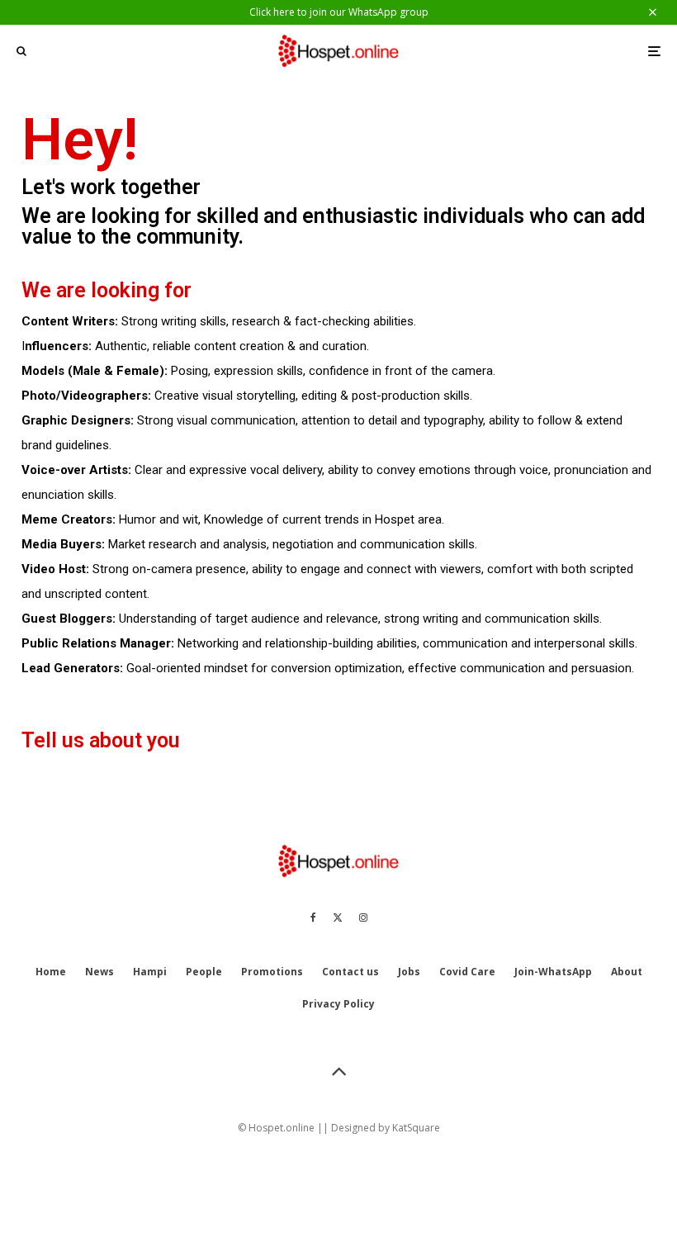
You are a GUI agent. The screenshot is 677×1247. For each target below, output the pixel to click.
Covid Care (467, 972)
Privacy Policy (338, 1004)
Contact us (350, 972)
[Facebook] (313, 917)
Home (51, 972)
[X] (337, 917)
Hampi (150, 972)
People (204, 972)
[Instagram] (363, 917)
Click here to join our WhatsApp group (338, 12)
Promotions (272, 972)
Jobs (409, 972)
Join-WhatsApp (553, 972)
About (626, 972)
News (99, 972)
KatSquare (416, 1128)
